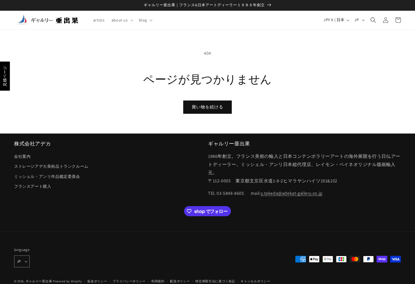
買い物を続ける (207, 107)
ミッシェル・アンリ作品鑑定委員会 (47, 176)
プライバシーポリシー (129, 281)
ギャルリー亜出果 (39, 281)
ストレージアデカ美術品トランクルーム (51, 166)
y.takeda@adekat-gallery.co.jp (291, 193)
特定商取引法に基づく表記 (215, 281)
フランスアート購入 (32, 186)
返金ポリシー (97, 281)
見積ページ (4, 76)
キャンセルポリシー (255, 281)
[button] (122, 20)
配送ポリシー (180, 281)
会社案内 (22, 156)
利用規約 (158, 281)
